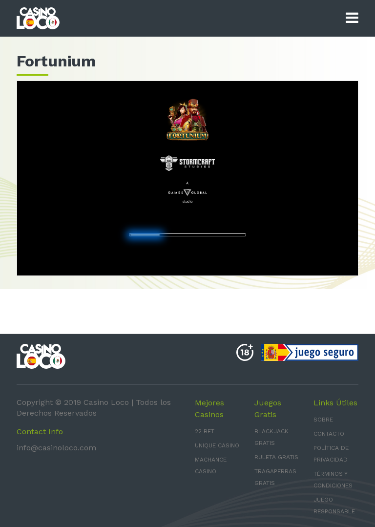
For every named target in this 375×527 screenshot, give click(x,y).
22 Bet (204, 431)
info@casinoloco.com (56, 447)
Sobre (323, 419)
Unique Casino (217, 445)
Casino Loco (106, 402)
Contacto (328, 433)
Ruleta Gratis (276, 457)
